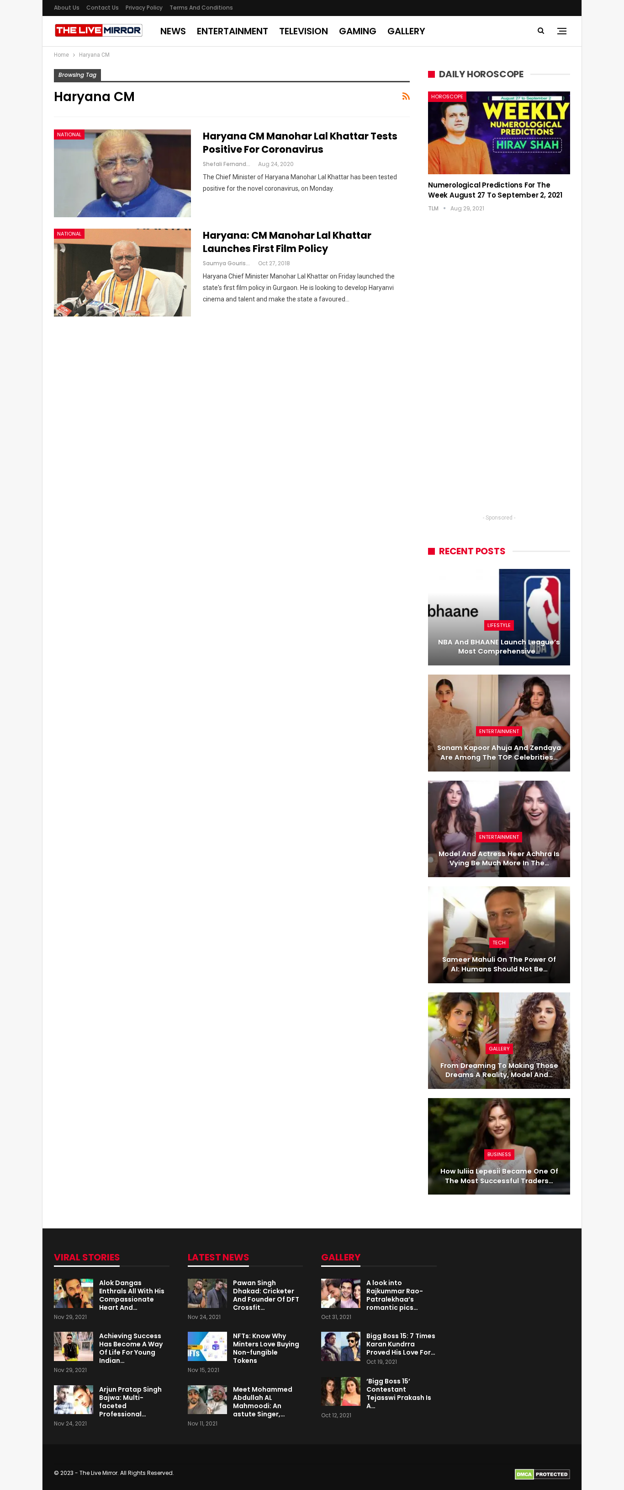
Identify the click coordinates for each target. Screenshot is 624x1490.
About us (66, 7)
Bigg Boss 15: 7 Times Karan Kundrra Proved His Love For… (400, 1344)
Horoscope (447, 96)
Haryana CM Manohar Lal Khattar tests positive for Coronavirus (300, 142)
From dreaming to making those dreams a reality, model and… (499, 1070)
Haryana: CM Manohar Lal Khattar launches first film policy (287, 242)
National (69, 134)
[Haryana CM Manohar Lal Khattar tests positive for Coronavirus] (122, 173)
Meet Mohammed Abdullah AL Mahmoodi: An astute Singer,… (262, 1402)
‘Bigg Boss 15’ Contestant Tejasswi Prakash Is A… (398, 1393)
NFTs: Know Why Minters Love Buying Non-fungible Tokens (266, 1348)
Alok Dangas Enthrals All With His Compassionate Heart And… (131, 1295)
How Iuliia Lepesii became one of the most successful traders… (499, 1176)
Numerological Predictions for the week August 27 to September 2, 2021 (495, 190)
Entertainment (232, 31)
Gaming (357, 31)
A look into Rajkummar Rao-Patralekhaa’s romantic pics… (394, 1295)
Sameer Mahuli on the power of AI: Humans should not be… (499, 964)
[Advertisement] (499, 372)
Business (499, 1154)
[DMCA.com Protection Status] (542, 1474)
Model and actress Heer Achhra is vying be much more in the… (499, 858)
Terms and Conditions (201, 7)
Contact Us (102, 7)
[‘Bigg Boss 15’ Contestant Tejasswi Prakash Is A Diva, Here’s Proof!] (340, 1391)
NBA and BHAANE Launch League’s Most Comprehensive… (499, 647)
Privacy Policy (144, 7)
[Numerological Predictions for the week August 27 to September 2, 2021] (499, 132)
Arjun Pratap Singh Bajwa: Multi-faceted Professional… (130, 1402)
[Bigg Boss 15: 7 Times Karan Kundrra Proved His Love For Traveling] (340, 1346)
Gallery (406, 31)
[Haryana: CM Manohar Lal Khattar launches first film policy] (122, 272)
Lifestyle (499, 625)
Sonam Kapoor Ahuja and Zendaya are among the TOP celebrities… (499, 752)
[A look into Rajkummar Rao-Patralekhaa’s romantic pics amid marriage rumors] (340, 1293)
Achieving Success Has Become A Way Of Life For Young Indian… (131, 1348)
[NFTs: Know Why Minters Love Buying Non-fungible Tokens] (207, 1346)
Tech (499, 942)
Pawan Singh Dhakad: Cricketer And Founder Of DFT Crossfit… (266, 1295)
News (173, 31)
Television (303, 31)
